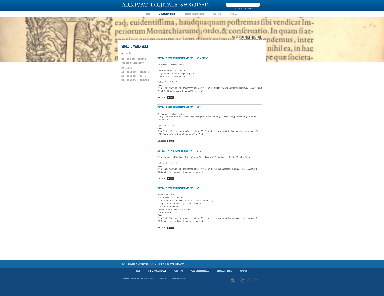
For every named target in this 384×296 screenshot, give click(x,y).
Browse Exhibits (224, 270)
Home (147, 13)
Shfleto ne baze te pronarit (135, 80)
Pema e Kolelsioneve (200, 270)
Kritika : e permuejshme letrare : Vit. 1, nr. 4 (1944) (183, 58)
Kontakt (234, 13)
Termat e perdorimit (179, 278)
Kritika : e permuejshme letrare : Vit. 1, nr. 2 (179, 151)
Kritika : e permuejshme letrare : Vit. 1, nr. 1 (179, 188)
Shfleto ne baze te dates (134, 76)
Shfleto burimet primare (134, 59)
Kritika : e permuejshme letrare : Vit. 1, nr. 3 (179, 107)
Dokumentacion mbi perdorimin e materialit (138, 278)
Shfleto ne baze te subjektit (135, 72)
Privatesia (163, 278)
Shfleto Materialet (167, 13)
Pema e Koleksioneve (194, 13)
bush (171, 97)
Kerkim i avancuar (244, 8)
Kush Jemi (217, 13)
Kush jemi (178, 270)
